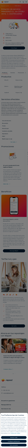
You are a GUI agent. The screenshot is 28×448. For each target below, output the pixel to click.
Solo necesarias (14, 445)
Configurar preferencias (14, 441)
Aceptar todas (13, 437)
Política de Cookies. (15, 433)
